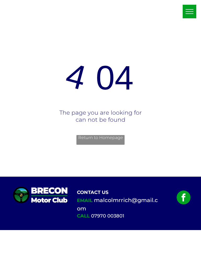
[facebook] (184, 198)
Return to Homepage (100, 137)
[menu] (189, 11)
